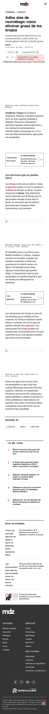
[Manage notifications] (43, 703)
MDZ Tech (30, 643)
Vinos (4, 646)
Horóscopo (30, 632)
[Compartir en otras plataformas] (12, 57)
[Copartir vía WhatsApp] (7, 57)
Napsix (8, 45)
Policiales (6, 635)
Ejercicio (11, 427)
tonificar (34, 427)
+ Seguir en (11, 52)
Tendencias (10, 12)
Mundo (5, 639)
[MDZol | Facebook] (15, 682)
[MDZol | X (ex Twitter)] (34, 682)
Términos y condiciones (36, 671)
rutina (38, 131)
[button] (45, 4)
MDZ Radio (30, 635)
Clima (28, 628)
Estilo (4, 643)
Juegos (29, 639)
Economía (6, 632)
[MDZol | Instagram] (21, 682)
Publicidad (30, 656)
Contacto (29, 660)
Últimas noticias (9, 628)
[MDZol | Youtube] (27, 682)
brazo (22, 427)
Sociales (6, 650)
